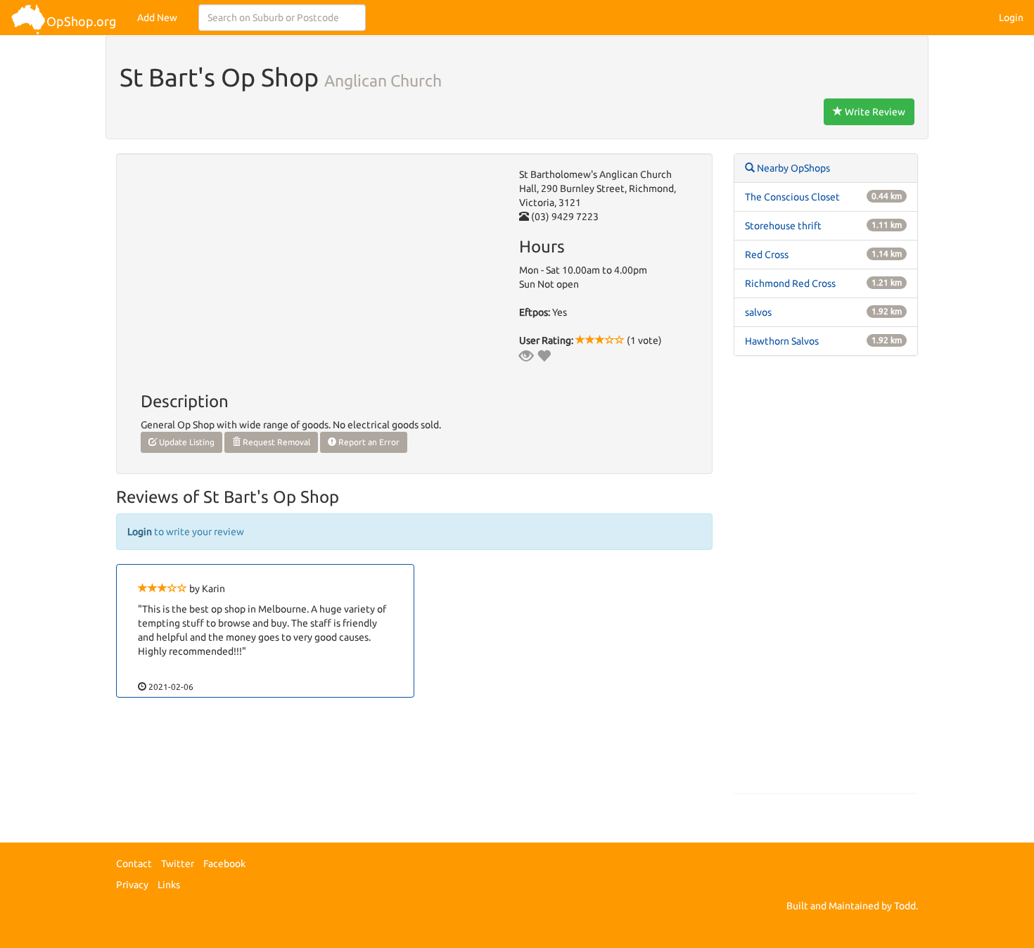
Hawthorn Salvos (782, 341)
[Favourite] (544, 356)
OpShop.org (81, 21)
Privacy (132, 884)
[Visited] (526, 356)
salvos (758, 312)
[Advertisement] (826, 582)
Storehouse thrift (783, 225)
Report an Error (368, 442)
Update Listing (186, 442)
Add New (157, 17)
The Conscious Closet (792, 197)
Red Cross (767, 254)
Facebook (224, 863)
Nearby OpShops (792, 168)
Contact (134, 863)
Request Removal (275, 442)
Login (1011, 17)
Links (169, 884)
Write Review (874, 111)
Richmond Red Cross (790, 283)
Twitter (177, 863)
